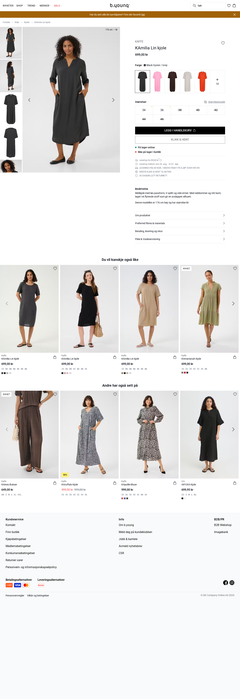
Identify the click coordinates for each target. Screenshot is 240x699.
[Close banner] (234, 14)
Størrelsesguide (216, 101)
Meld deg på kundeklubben (135, 532)
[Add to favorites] (222, 43)
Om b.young (126, 525)
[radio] (144, 110)
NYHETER (8, 5)
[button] (180, 215)
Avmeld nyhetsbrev (130, 546)
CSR (121, 553)
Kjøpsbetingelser (16, 539)
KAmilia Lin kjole (42, 22)
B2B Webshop (223, 525)
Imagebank (221, 532)
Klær (17, 22)
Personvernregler (15, 595)
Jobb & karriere (128, 539)
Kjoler (27, 22)
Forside (6, 22)
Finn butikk (12, 532)
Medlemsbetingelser (18, 546)
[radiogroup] (180, 115)
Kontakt (10, 525)
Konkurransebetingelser (20, 553)
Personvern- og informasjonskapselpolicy (31, 567)
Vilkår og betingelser (38, 595)
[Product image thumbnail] (11, 42)
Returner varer (14, 560)
